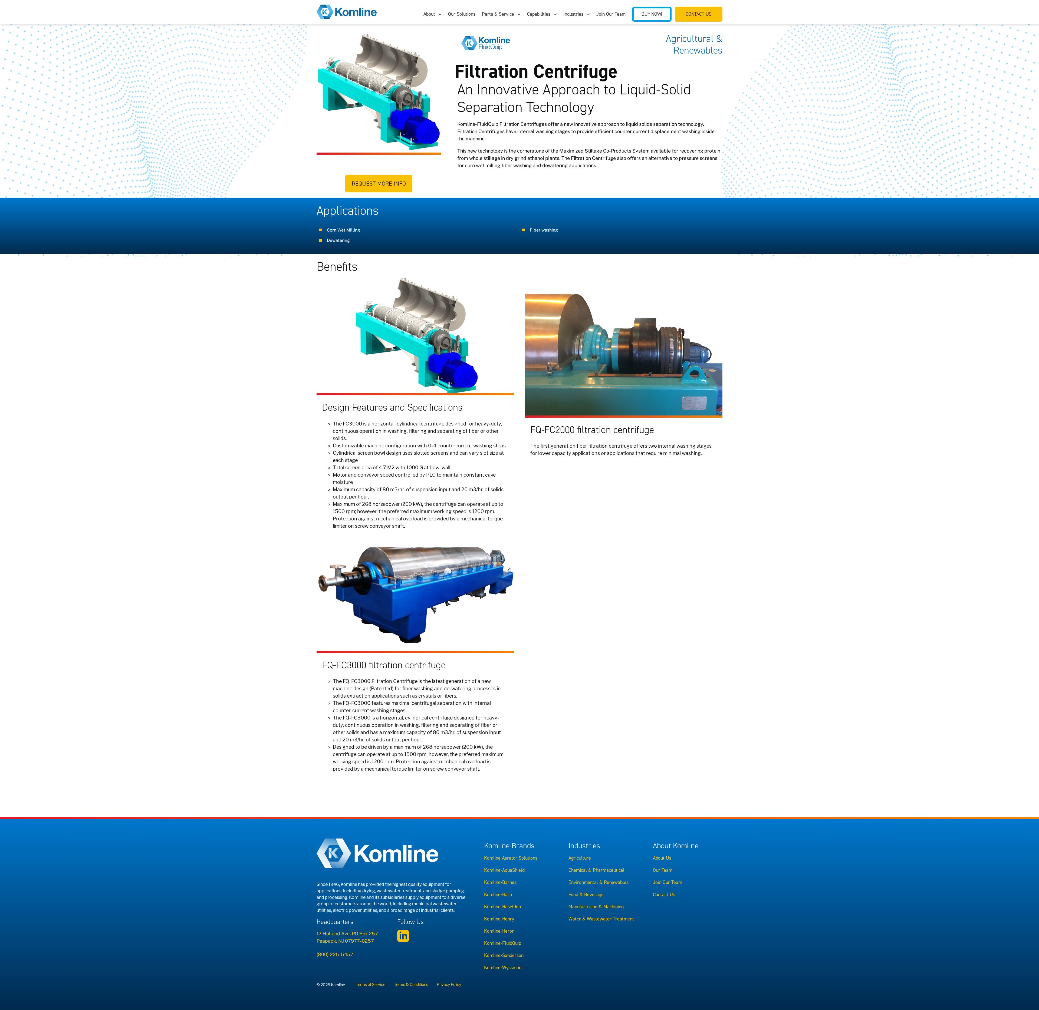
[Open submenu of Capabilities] (557, 14)
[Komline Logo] (347, 7)
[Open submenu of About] (441, 14)
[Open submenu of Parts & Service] (520, 14)
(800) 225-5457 (335, 954)
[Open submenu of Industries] (590, 14)
